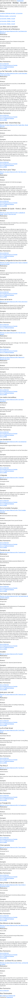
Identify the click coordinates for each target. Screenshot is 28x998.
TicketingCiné (20, 1)
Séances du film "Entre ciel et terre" (18, 301)
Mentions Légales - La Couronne (8, 16)
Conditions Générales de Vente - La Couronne (11, 13)
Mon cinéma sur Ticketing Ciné (7, 995)
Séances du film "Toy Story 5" (17, 768)
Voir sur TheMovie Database (7, 67)
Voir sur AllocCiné (4, 63)
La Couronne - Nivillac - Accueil (7, 18)
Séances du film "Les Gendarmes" (18, 441)
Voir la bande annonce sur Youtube (8, 65)
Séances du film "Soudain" (16, 654)
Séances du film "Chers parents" (18, 847)
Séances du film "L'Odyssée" (17, 477)
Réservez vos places (5, 31)
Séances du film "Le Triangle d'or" (18, 805)
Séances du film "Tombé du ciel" (18, 552)
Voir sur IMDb (3, 68)
